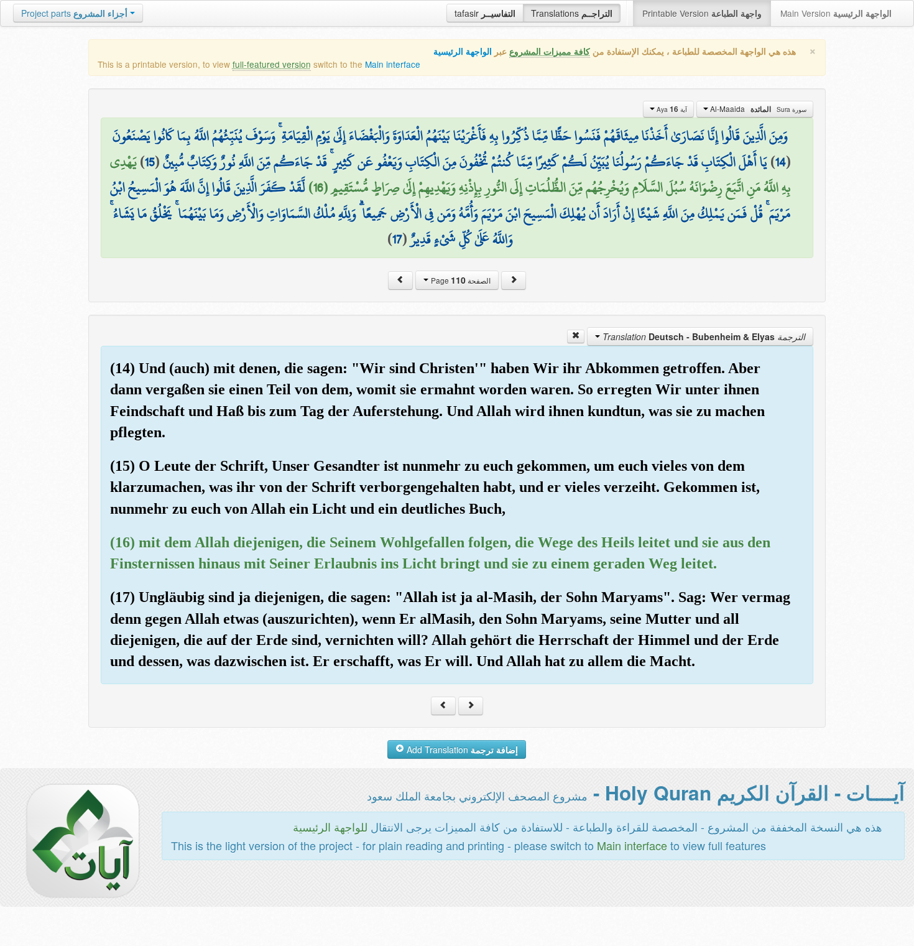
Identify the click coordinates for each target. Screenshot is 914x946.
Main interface (392, 64)
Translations (571, 13)
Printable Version (702, 13)
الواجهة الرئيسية (462, 51)
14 (780, 161)
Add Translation (461, 749)
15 (150, 161)
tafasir (485, 13)
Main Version (836, 13)
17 (397, 239)
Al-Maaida (757, 108)
